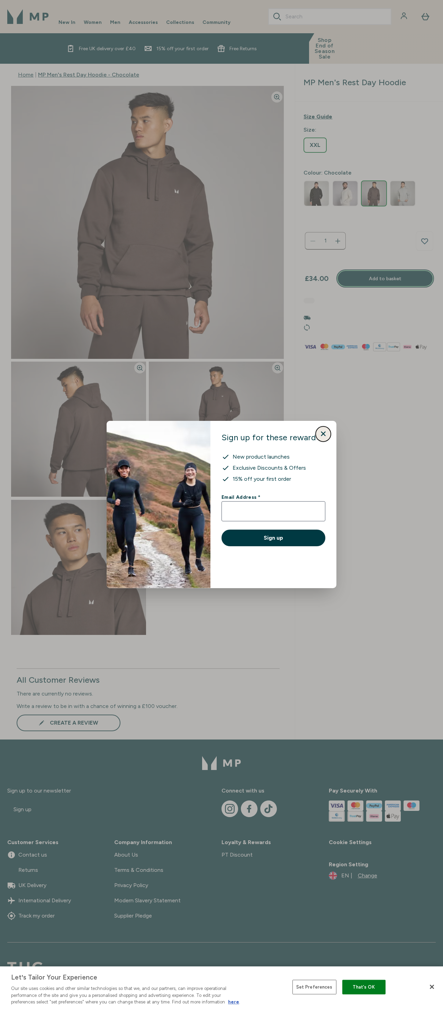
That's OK (363, 987)
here (233, 1001)
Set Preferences (314, 987)
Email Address (241, 497)
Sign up (273, 538)
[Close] (432, 986)
